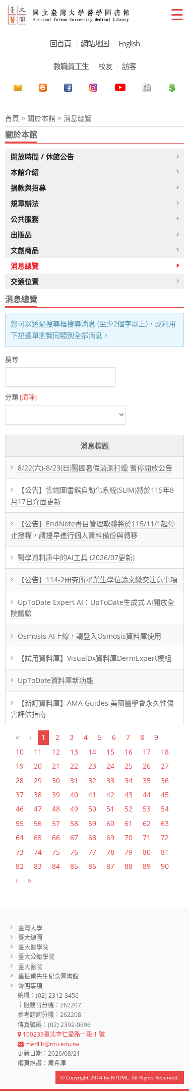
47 (38, 808)
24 (110, 766)
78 (110, 852)
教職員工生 (71, 66)
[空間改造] (43, 88)
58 (74, 823)
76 (74, 852)
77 (92, 852)
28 (20, 780)
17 (147, 752)
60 (110, 823)
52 (128, 808)
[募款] (172, 88)
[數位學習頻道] (119, 88)
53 (147, 808)
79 (128, 852)
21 (56, 766)
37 (20, 794)
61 (128, 823)
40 (74, 794)
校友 (105, 66)
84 (56, 866)
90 (165, 866)
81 (165, 852)
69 (110, 837)
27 (165, 766)
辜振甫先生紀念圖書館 (48, 976)
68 (92, 837)
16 (128, 752)
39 (56, 794)
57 (56, 823)
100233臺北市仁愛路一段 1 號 (63, 1034)
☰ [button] (177, 14)
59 (92, 823)
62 (147, 823)
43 (128, 794)
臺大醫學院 (33, 947)
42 (110, 794)
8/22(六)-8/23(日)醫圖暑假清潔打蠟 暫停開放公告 (95, 467)
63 (165, 823)
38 (38, 794)
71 (147, 837)
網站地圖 (95, 43)
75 (56, 852)
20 (38, 766)
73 (20, 852)
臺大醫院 (30, 967)
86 (92, 866)
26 (147, 766)
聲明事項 (30, 986)
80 (147, 852)
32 (92, 780)
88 (128, 866)
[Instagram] (93, 88)
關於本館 (41, 118)
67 (74, 837)
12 (56, 752)
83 (38, 866)
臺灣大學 (30, 928)
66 (56, 837)
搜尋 (11, 359)
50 (92, 808)
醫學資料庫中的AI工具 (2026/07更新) (76, 557)
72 (165, 837)
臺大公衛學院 (36, 956)
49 (74, 808)
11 (38, 752)
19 (20, 766)
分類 (21, 396)
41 (92, 794)
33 (110, 780)
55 (20, 823)
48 (56, 808)
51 (110, 808)
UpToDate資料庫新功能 (55, 680)
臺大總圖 (30, 937)
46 (20, 808)
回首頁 (60, 43)
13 (74, 752)
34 (128, 780)
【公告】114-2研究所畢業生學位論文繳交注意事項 (97, 579)
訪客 (129, 66)
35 (147, 780)
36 (165, 780)
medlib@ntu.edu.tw (51, 1044)
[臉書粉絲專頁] (68, 88)
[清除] (28, 396)
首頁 (12, 118)
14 (92, 752)
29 (38, 780)
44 (147, 794)
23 (92, 766)
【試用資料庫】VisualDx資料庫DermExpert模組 (94, 658)
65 (38, 837)
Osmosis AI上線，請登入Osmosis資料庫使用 (89, 636)
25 (128, 766)
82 (20, 866)
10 (20, 752)
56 (38, 823)
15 (110, 752)
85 (74, 866)
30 (56, 780)
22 (74, 766)
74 (38, 852)
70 (128, 837)
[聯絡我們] (18, 88)
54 (165, 808)
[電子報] (147, 88)
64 (20, 837)
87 (110, 866)
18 (165, 752)
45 (165, 794)
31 (74, 780)
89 (147, 866)
